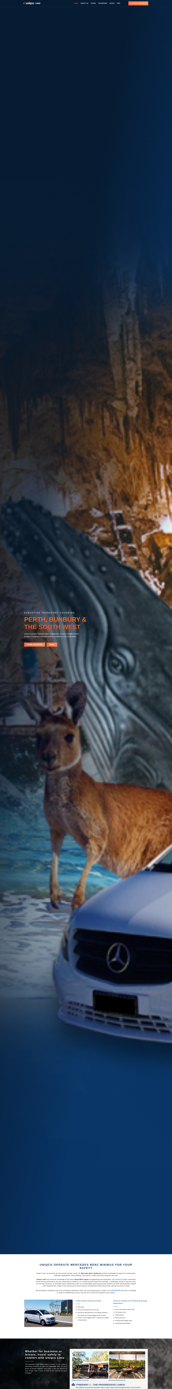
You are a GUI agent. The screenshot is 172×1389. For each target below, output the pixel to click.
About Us (84, 3)
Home (76, 3)
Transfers (102, 3)
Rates (112, 3)
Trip (118, 3)
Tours (93, 3)
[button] (138, 3)
